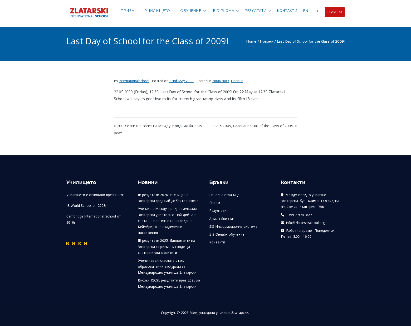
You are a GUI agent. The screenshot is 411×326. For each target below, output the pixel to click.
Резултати (255, 11)
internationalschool (134, 81)
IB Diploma (223, 11)
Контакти (287, 11)
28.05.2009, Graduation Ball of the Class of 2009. (253, 125)
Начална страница (224, 195)
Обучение (190, 11)
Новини (237, 81)
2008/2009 (220, 81)
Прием (128, 11)
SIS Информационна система (233, 226)
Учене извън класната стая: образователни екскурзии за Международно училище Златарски (167, 266)
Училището (157, 11)
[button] (137, 11)
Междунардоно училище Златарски (219, 312)
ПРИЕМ (334, 12)
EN (305, 11)
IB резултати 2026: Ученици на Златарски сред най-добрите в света (168, 198)
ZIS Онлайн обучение (227, 234)
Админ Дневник (222, 218)
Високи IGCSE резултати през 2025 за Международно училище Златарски (169, 283)
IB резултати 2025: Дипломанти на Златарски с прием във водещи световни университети (166, 246)
